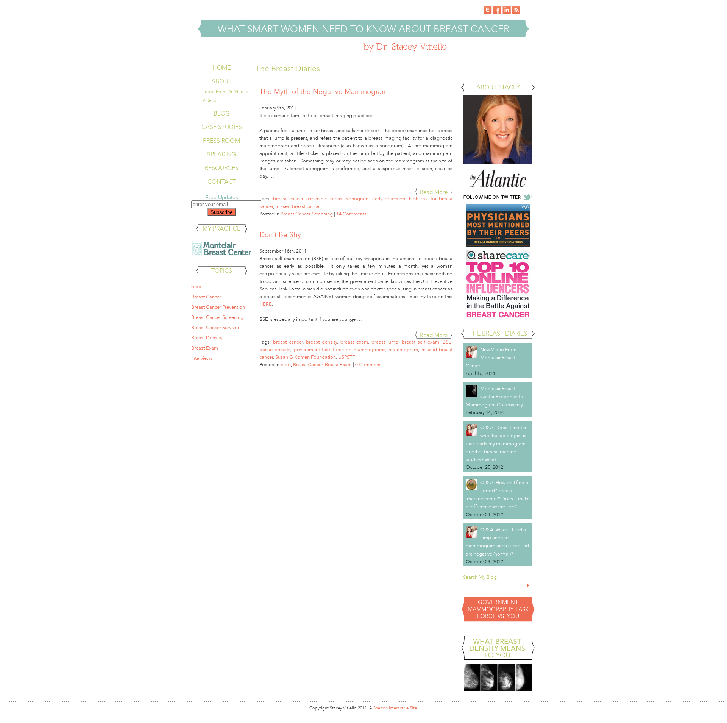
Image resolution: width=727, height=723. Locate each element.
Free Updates (221, 197)
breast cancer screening (299, 199)
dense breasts (274, 350)
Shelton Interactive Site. (395, 708)
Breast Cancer (206, 297)
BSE (447, 342)
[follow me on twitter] (498, 200)
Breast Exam (204, 348)
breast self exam (420, 342)
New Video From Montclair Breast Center (491, 358)
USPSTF (346, 357)
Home (221, 67)
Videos (209, 100)
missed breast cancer (298, 206)
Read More (434, 192)
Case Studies (221, 127)
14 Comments (351, 214)
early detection (388, 199)
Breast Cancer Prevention (218, 307)
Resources (222, 168)
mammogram (403, 350)
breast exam (354, 342)
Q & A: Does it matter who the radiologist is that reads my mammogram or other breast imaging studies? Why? (496, 444)
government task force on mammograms (339, 350)
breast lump (384, 342)
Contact (221, 181)
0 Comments (369, 365)
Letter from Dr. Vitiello (225, 91)
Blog (222, 113)
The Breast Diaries (498, 333)
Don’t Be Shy (280, 235)
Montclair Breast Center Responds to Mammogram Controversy (494, 397)
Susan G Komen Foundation (305, 357)
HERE (265, 304)
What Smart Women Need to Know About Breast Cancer (363, 29)
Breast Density (206, 338)
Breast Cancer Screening (217, 317)
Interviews (201, 358)
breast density (321, 342)
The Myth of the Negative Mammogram (323, 91)
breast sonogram (349, 199)
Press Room (221, 140)
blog (196, 287)
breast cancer (288, 342)
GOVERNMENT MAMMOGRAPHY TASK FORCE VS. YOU (498, 609)
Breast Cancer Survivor (215, 328)
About (221, 81)
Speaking (221, 154)
